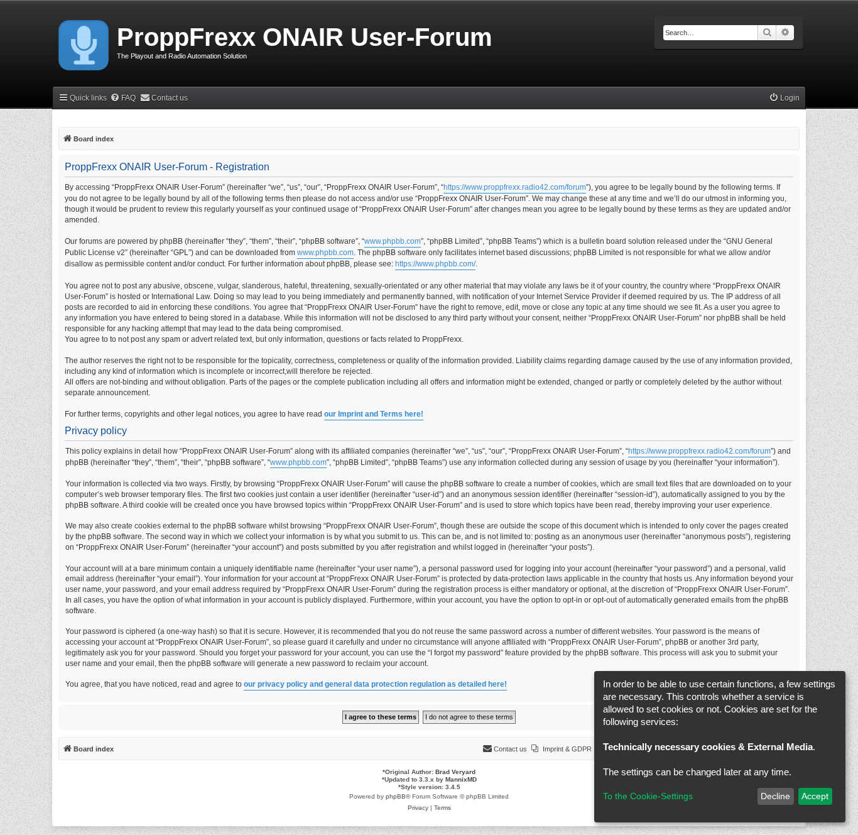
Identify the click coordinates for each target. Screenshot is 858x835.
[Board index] (84, 43)
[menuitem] (123, 98)
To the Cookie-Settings (648, 796)
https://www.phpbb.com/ (435, 263)
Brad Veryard (455, 771)
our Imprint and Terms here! (373, 414)
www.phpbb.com (392, 241)
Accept (814, 796)
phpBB (396, 796)
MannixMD (461, 779)
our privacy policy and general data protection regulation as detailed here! (375, 684)
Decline (775, 796)
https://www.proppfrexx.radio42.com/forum (514, 187)
